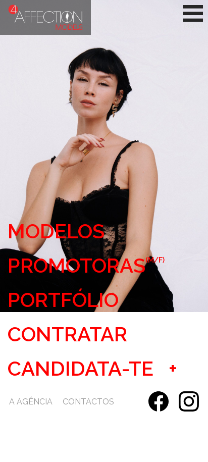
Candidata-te (80, 368)
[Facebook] (158, 401)
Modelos (56, 231)
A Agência (31, 401)
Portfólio (63, 300)
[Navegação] (193, 17)
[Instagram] (189, 401)
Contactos (88, 401)
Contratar (67, 334)
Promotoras (86, 265)
